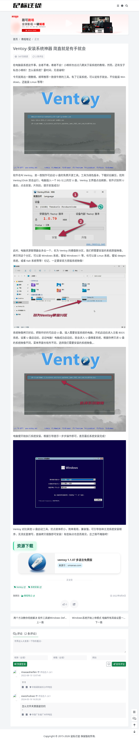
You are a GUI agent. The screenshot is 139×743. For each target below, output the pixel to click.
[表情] (108, 664)
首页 (15, 39)
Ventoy (19, 587)
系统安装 (34, 587)
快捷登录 (21, 664)
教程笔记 (26, 39)
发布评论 (120, 664)
